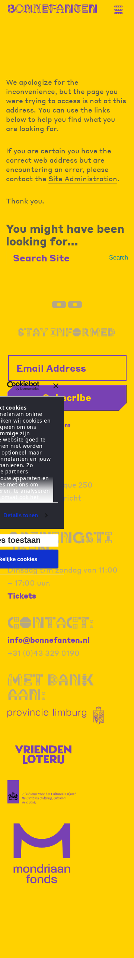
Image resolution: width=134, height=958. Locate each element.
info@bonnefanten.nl (48, 640)
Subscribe (67, 397)
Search (118, 257)
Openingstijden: (59, 545)
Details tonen (20, 515)
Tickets (21, 595)
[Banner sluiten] (55, 385)
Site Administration (82, 178)
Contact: (50, 622)
